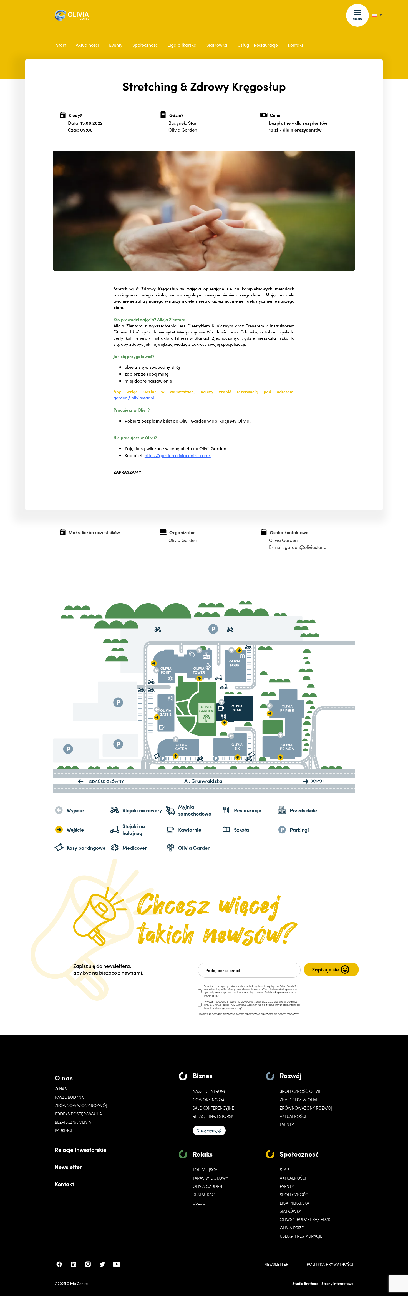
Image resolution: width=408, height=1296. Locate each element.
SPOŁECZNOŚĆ (294, 1194)
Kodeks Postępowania (78, 1113)
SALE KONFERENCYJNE (213, 1108)
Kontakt (295, 45)
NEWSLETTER (276, 1264)
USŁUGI (199, 1203)
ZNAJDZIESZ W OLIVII (299, 1099)
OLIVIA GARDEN (207, 1186)
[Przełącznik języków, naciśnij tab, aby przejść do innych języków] (377, 15)
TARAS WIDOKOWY (210, 1178)
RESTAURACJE (205, 1194)
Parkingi (63, 1130)
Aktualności (87, 45)
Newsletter (68, 1166)
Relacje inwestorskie (215, 1116)
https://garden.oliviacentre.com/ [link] (178, 455)
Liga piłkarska (182, 45)
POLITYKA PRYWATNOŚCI (330, 1264)
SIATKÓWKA (290, 1211)
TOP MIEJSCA (205, 1169)
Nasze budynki (70, 1097)
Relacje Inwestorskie (80, 1149)
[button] (357, 15)
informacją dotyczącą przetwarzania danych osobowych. (268, 1013)
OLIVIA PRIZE (292, 1227)
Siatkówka (216, 45)
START (285, 1169)
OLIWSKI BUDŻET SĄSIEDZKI (305, 1219)
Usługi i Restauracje (258, 45)
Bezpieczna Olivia (73, 1122)
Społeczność (145, 45)
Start (61, 45)
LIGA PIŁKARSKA (294, 1203)
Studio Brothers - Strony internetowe (322, 1283)
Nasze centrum (209, 1091)
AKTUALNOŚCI (293, 1178)
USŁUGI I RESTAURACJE (301, 1236)
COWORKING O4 (208, 1099)
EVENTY (287, 1124)
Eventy (115, 45)
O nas (64, 1077)
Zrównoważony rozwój (81, 1105)
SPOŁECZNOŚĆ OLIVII (300, 1091)
